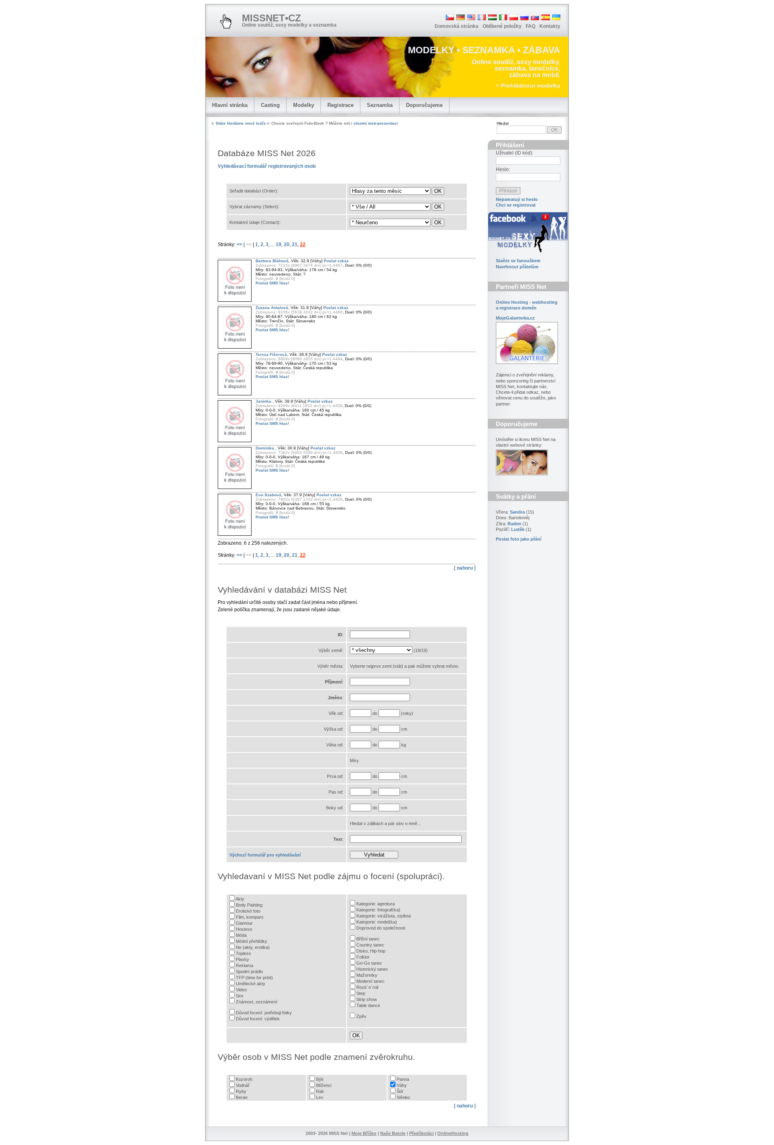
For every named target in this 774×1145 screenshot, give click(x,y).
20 (286, 244)
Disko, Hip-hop (370, 951)
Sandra (517, 512)
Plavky (242, 959)
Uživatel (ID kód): (514, 153)
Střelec (403, 1097)
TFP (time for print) (254, 977)
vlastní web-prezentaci (376, 123)
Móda (241, 935)
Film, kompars (250, 917)
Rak (320, 1091)
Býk (320, 1079)
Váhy (402, 1085)
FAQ (530, 26)
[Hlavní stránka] (226, 21)
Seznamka (380, 105)
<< (240, 244)
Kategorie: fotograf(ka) (378, 909)
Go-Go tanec (369, 963)
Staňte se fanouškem (518, 260)
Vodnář (243, 1085)
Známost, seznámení (256, 1001)
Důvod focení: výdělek (258, 1018)
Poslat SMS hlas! (272, 283)
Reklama (244, 965)
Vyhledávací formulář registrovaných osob (267, 166)
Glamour (244, 923)
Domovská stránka (457, 26)
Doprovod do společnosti (380, 928)
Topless (243, 953)
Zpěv (361, 1016)
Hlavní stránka (230, 105)
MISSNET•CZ (271, 18)
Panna (403, 1079)
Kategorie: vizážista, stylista (383, 915)
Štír (400, 1091)
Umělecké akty (250, 983)
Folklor (363, 957)
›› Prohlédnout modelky (527, 85)
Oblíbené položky (502, 26)
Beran (242, 1097)
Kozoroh (244, 1079)
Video (241, 989)
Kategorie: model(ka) (376, 921)
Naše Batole (393, 1133)
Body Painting (249, 905)
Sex (239, 995)
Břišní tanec (368, 938)
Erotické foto (248, 911)
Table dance (368, 1005)
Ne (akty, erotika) (253, 947)
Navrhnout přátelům (517, 266)
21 (295, 244)
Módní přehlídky (251, 941)
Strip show (366, 999)
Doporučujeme (424, 105)
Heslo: (503, 169)
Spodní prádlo (249, 971)
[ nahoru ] (465, 568)
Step (360, 993)
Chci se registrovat (516, 205)
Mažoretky (366, 975)
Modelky (303, 105)
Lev (319, 1097)
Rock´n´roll (367, 987)
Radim (514, 523)
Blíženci (323, 1085)
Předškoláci (421, 1133)
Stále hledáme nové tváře (241, 123)
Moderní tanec (370, 981)
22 (303, 244)
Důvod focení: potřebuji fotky (264, 1012)
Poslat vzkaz (336, 261)
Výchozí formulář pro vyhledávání (265, 854)
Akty (239, 898)
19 (278, 244)
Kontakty (549, 26)
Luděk (517, 529)
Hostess (244, 929)
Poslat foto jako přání (518, 539)
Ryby (241, 1091)
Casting (270, 105)
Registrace (340, 105)
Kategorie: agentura (375, 903)
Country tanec (370, 944)
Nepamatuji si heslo (517, 199)
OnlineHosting (452, 1133)
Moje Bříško (364, 1133)
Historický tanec (372, 969)
